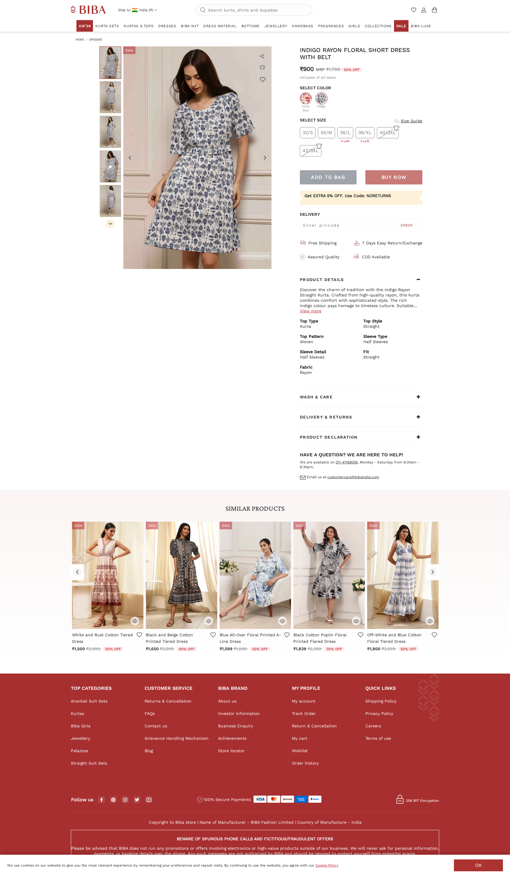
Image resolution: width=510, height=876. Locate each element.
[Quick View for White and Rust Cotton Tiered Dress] (134, 620)
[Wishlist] (262, 79)
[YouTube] (149, 800)
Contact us (156, 725)
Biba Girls (80, 725)
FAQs (150, 713)
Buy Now (394, 177)
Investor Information (239, 713)
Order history (305, 763)
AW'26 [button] (85, 26)
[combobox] (254, 10)
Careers (373, 725)
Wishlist (300, 750)
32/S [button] (308, 132)
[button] (423, 12)
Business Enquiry (235, 725)
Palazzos (79, 750)
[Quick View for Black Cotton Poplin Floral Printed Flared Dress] (356, 620)
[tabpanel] (197, 157)
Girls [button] (354, 26)
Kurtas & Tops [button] (138, 26)
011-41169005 (347, 462)
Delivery (310, 214)
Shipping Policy (380, 701)
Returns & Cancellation (168, 701)
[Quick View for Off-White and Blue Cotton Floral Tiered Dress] (430, 620)
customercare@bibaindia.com (353, 477)
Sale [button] (401, 26)
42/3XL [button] (311, 150)
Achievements (232, 738)
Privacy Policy (379, 713)
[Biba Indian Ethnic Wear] (88, 10)
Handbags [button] (302, 26)
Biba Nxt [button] (190, 26)
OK (478, 865)
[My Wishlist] (414, 12)
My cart (299, 738)
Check (407, 225)
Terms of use (378, 738)
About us (227, 701)
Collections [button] (378, 26)
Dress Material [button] (219, 26)
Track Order (304, 713)
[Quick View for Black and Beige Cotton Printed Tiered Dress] (208, 620)
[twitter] (137, 799)
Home (80, 39)
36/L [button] (345, 134)
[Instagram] (125, 800)
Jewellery (80, 738)
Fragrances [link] (331, 26)
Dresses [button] (167, 26)
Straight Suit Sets (89, 763)
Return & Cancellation (314, 725)
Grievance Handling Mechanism (176, 738)
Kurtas (77, 713)
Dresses (95, 39)
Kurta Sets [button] (107, 26)
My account (304, 701)
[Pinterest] (113, 800)
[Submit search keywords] (203, 10)
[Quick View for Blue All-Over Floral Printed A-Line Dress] (282, 620)
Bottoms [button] (250, 26)
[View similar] (262, 67)
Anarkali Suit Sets (89, 701)
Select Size (313, 120)
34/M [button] (326, 132)
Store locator (231, 750)
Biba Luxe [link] (421, 26)
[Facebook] (101, 800)
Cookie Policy (327, 865)
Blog (149, 750)
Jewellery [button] (275, 26)
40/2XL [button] (388, 132)
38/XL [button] (365, 134)
